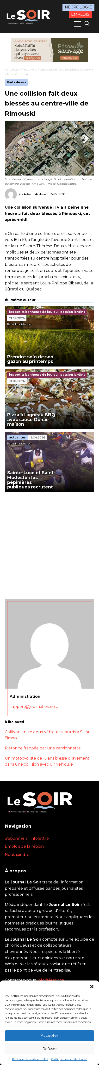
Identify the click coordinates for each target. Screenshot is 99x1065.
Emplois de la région (24, 846)
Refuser (50, 1048)
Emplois (80, 14)
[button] (91, 986)
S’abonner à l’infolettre (27, 838)
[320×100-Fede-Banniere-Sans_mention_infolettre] (49, 50)
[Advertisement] (49, 544)
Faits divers (29, 69)
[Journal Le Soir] (29, 16)
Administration (35, 194)
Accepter (49, 1035)
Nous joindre (17, 854)
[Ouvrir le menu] (77, 24)
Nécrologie (78, 7)
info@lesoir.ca (50, 980)
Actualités (12, 69)
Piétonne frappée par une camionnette (43, 748)
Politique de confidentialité (30, 1059)
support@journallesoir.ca (34, 706)
